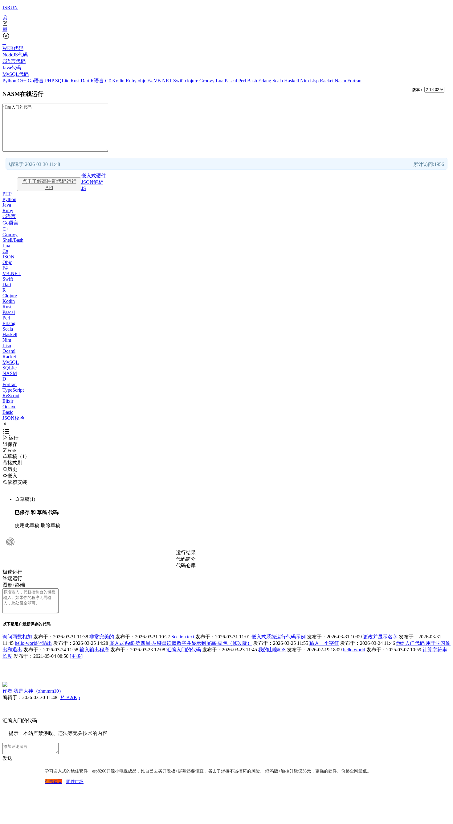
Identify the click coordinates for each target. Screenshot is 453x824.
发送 (7, 758)
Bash (252, 80)
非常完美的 (101, 636)
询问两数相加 (17, 636)
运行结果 (186, 552)
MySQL (10, 362)
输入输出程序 (94, 649)
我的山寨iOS (272, 649)
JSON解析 (92, 182)
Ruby (132, 80)
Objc (7, 262)
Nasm (341, 80)
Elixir (7, 401)
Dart (86, 80)
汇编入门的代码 (183, 649)
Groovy (207, 80)
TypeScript (13, 390)
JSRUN (10, 7)
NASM (9, 373)
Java (6, 205)
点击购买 (53, 781)
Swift (179, 80)
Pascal (231, 80)
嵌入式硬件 (93, 175)
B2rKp (70, 697)
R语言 (98, 80)
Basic (7, 412)
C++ (23, 80)
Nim (305, 80)
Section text (182, 636)
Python (10, 80)
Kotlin (119, 80)
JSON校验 (13, 418)
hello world (354, 649)
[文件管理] (226, 29)
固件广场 (75, 781)
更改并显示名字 (380, 636)
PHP (50, 80)
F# (150, 80)
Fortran (354, 80)
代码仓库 (186, 565)
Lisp (315, 80)
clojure (192, 80)
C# (108, 80)
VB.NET (163, 80)
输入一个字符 (324, 643)
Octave (9, 406)
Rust (76, 80)
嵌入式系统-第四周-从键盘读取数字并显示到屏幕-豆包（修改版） (180, 643)
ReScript (10, 395)
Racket (327, 80)
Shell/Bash (12, 240)
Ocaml (8, 351)
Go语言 (36, 80)
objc (142, 80)
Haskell (292, 80)
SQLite (63, 80)
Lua (220, 80)
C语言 (9, 216)
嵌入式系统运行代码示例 (278, 636)
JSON (8, 256)
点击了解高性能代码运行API (49, 184)
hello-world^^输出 (33, 643)
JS (83, 188)
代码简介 (186, 559)
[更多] (76, 656)
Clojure (9, 295)
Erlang (265, 80)
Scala (278, 80)
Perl (242, 80)
